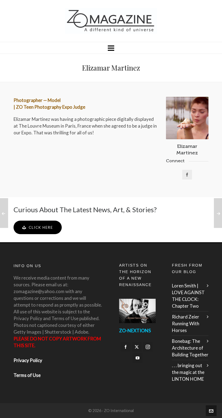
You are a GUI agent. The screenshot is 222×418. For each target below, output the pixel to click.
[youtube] (137, 358)
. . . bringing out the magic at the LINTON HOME (188, 372)
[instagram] (148, 347)
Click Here (41, 227)
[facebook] (125, 347)
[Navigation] (111, 48)
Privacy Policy (28, 360)
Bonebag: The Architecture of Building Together (190, 347)
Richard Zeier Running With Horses (185, 323)
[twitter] (137, 347)
